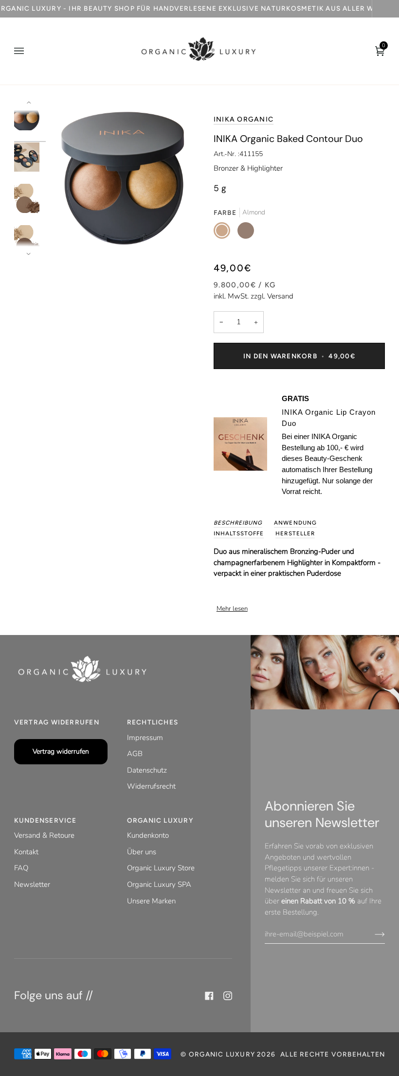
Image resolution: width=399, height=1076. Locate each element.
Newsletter (32, 884)
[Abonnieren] (372, 934)
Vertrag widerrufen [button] (56, 722)
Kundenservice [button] (45, 820)
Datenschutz (147, 770)
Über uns (141, 852)
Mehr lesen (232, 608)
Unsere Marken (151, 901)
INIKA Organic (243, 119)
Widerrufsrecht (151, 786)
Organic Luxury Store (161, 868)
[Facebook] (209, 995)
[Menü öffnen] (28, 51)
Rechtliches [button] (152, 722)
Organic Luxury (223, 1054)
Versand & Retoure (44, 835)
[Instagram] (227, 995)
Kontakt (26, 852)
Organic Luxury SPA (159, 884)
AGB (135, 753)
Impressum (145, 737)
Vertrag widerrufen (61, 751)
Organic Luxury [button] (160, 820)
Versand (280, 296)
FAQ (21, 868)
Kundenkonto (148, 835)
